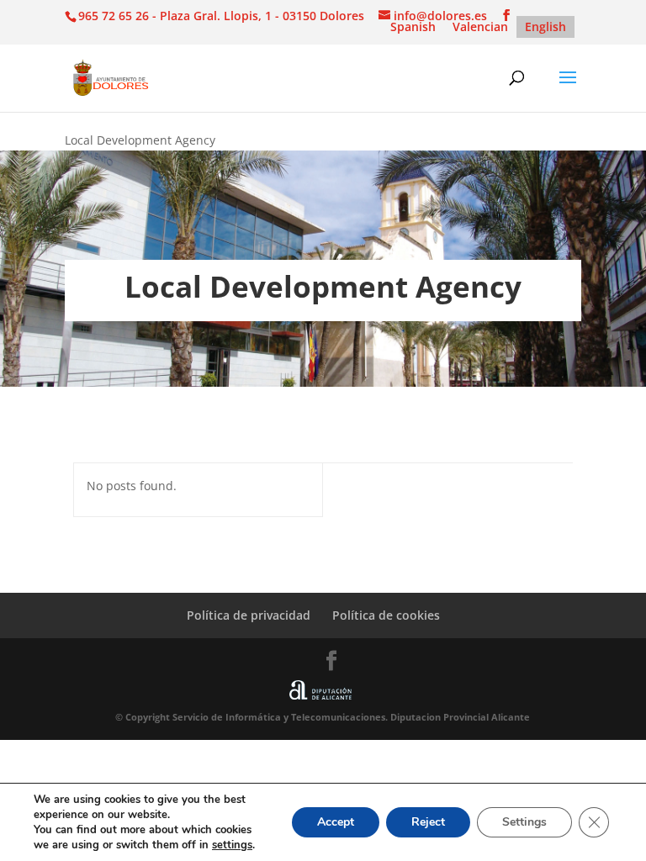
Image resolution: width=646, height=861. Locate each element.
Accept (335, 822)
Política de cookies (386, 615)
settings (232, 845)
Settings (524, 822)
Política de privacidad (248, 615)
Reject (428, 822)
